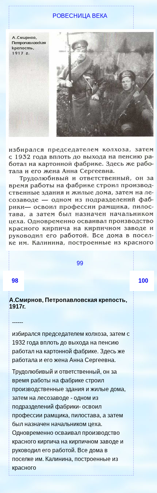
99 (80, 263)
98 (15, 281)
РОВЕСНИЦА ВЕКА (80, 16)
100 (143, 281)
